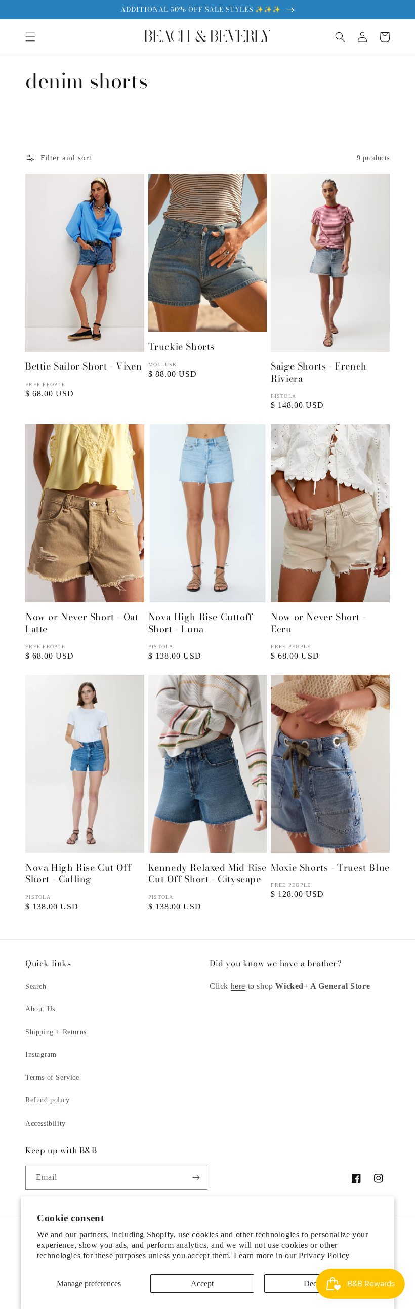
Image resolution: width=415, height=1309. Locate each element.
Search (36, 986)
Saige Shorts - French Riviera (319, 372)
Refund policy (47, 1100)
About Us (40, 1009)
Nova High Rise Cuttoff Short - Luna (200, 623)
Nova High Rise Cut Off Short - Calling (78, 873)
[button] (30, 37)
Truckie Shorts (181, 346)
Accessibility (45, 1123)
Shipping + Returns (56, 1032)
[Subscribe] (196, 1178)
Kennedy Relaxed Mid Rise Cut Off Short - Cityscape (207, 873)
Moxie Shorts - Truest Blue (330, 867)
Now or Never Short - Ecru (318, 623)
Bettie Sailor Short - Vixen (83, 366)
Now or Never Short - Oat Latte (81, 623)
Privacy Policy (324, 1255)
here (238, 985)
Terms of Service (52, 1077)
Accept (202, 1283)
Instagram (40, 1054)
